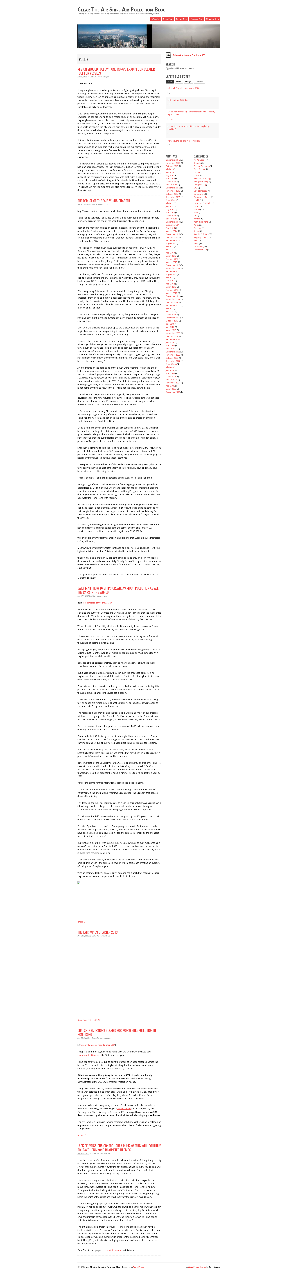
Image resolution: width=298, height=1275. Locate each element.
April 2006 (170, 386)
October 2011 (172, 302)
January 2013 (171, 262)
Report (197, 231)
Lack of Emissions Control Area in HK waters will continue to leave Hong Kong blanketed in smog (119, 1147)
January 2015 (171, 218)
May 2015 (170, 209)
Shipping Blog (212, 19)
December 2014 (173, 222)
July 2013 (170, 246)
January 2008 (171, 379)
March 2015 (171, 215)
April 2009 (170, 345)
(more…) (81, 922)
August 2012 (171, 274)
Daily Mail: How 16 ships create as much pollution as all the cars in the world (118, 590)
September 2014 (173, 225)
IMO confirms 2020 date (178, 100)
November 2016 (173, 163)
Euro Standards (200, 191)
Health (196, 200)
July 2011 (170, 308)
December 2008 (173, 351)
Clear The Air (199, 169)
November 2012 (173, 268)
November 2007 (173, 382)
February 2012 (172, 290)
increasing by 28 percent (89, 1055)
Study (196, 240)
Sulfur (196, 243)
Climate (197, 172)
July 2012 (170, 277)
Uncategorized (200, 249)
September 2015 (173, 197)
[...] (172, 92)
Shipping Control (201, 237)
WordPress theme (197, 1267)
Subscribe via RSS (189, 55)
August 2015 (171, 200)
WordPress (138, 1267)
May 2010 (170, 327)
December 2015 (173, 187)
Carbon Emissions (202, 166)
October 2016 (172, 166)
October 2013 (172, 237)
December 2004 (173, 392)
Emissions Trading (202, 178)
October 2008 (172, 358)
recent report (124, 1108)
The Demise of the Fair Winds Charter (103, 200)
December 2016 (173, 160)
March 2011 (171, 314)
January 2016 (171, 184)
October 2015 (172, 194)
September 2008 (173, 361)
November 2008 (173, 355)
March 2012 (171, 287)
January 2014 (171, 231)
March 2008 (171, 376)
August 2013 (171, 243)
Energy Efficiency (201, 181)
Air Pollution (199, 160)
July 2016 (170, 169)
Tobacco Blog (196, 19)
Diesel (196, 175)
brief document (114, 1250)
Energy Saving (200, 184)
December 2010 (173, 317)
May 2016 (170, 175)
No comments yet (101, 77)
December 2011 (173, 296)
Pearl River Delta (201, 222)
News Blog (167, 19)
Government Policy (202, 197)
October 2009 (172, 336)
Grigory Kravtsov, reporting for (97, 1045)
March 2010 (171, 330)
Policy (196, 225)
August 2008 (171, 364)
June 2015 (170, 206)
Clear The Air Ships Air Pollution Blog (121, 9)
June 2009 (170, 342)
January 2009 (171, 348)
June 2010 (170, 324)
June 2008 (170, 370)
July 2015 (170, 203)
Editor (92, 77)
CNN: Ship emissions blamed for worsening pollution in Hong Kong (116, 1032)
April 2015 (170, 212)
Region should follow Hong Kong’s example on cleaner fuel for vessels (116, 71)
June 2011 (170, 311)
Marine (197, 209)
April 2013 (170, 253)
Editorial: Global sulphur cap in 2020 (183, 88)
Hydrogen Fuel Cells (202, 203)
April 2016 (170, 178)
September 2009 (173, 339)
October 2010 (172, 320)
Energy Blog (181, 19)
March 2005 (171, 389)
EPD (195, 187)
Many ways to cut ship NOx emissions (183, 141)
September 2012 (173, 271)
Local (196, 206)
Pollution (197, 228)
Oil (195, 215)
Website (155, 19)
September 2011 (173, 305)
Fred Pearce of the (97, 602)
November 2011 (173, 299)
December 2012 (173, 265)
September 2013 (173, 240)
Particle (197, 218)
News (196, 212)
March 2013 (171, 256)
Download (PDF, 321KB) (89, 1020)
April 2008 (170, 373)
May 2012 (170, 280)
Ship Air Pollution (201, 234)
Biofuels (197, 163)
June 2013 (170, 249)
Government (199, 194)
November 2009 (173, 333)
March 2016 (171, 181)
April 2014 (170, 228)
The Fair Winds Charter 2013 (97, 932)
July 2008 (170, 367)
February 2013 (172, 259)
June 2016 (170, 172)
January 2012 (171, 293)
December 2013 (173, 234)
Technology (199, 246)
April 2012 (170, 283)
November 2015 (173, 191)
